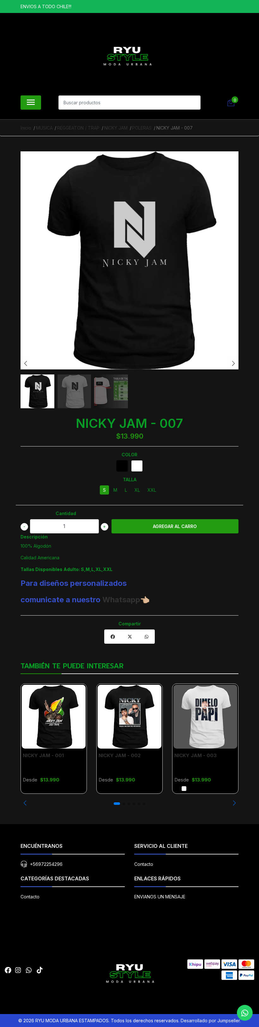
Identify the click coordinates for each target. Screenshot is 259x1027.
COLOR (129, 454)
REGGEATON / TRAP (78, 128)
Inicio (26, 128)
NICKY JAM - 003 (195, 755)
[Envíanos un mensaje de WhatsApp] (245, 1013)
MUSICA (44, 128)
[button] (25, 803)
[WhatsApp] (29, 970)
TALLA (129, 479)
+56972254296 (46, 864)
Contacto (143, 864)
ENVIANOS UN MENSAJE (159, 896)
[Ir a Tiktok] (39, 970)
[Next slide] (233, 363)
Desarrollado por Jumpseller (210, 1020)
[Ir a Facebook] (8, 970)
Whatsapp (121, 599)
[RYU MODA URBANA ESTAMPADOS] (127, 55)
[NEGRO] (122, 465)
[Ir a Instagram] (18, 970)
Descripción (34, 536)
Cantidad (66, 513)
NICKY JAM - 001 (43, 755)
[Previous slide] (26, 363)
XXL (152, 490)
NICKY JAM (116, 128)
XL (137, 490)
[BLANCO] (136, 465)
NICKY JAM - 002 (120, 755)
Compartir (129, 623)
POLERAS (142, 128)
